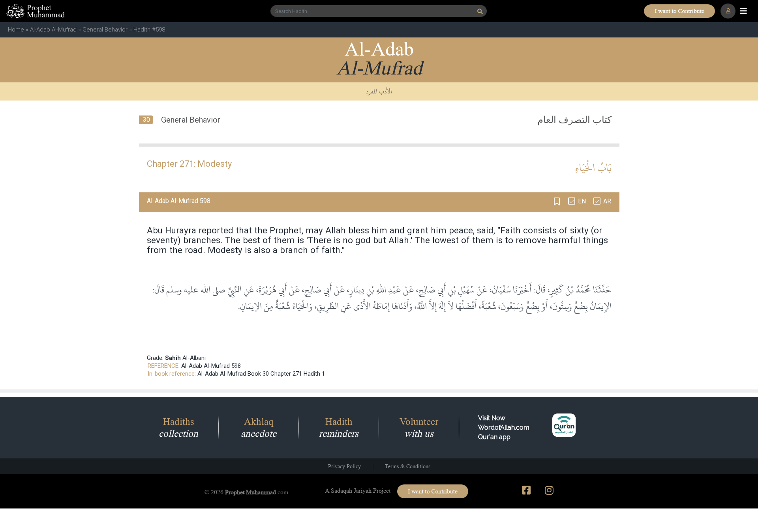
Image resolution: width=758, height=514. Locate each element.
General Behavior (105, 29)
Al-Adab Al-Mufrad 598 (211, 365)
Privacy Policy (344, 466)
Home (16, 29)
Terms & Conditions (407, 466)
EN (582, 201)
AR (607, 201)
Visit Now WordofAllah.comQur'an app (503, 427)
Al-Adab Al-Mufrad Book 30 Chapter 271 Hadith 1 (261, 373)
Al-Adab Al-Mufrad (53, 29)
